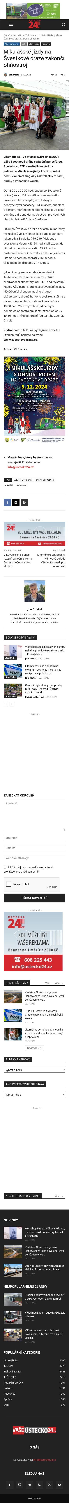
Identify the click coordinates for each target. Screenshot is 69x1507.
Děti (24, 44)
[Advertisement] (34, 750)
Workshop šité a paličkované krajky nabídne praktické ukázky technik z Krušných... (45, 1232)
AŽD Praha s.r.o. (31, 35)
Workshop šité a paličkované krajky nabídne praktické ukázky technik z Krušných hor (45, 650)
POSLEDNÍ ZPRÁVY (17, 982)
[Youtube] (59, 1485)
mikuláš (9, 485)
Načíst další (33, 1048)
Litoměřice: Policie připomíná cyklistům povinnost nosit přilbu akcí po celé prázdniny (43, 670)
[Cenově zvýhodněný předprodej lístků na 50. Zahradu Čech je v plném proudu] (13, 690)
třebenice (21, 485)
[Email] (16, 502)
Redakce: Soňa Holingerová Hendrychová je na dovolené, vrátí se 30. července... (44, 996)
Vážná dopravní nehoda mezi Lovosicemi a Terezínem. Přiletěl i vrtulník (44, 1334)
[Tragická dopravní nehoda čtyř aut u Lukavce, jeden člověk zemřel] (13, 1299)
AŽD (16, 479)
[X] (49, 1485)
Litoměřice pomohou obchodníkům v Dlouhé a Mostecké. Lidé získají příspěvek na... (45, 1033)
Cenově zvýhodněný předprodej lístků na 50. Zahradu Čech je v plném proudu (43, 689)
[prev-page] (6, 704)
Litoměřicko (34, 44)
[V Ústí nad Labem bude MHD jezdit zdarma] (13, 1317)
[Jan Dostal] (6, 75)
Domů (7, 35)
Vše (47, 983)
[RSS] (39, 1485)
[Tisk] (24, 502)
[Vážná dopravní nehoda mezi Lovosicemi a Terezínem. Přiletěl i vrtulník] (13, 1335)
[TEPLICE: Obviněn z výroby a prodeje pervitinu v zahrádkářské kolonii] (13, 1015)
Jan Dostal (14, 74)
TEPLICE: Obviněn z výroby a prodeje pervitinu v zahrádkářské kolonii (44, 1014)
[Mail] (29, 1485)
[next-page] (12, 704)
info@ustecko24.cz (21, 467)
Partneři (17, 35)
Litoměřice (27, 479)
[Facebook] (7, 502)
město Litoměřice (45, 479)
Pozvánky (46, 44)
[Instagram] (19, 1484)
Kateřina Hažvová (34, 697)
